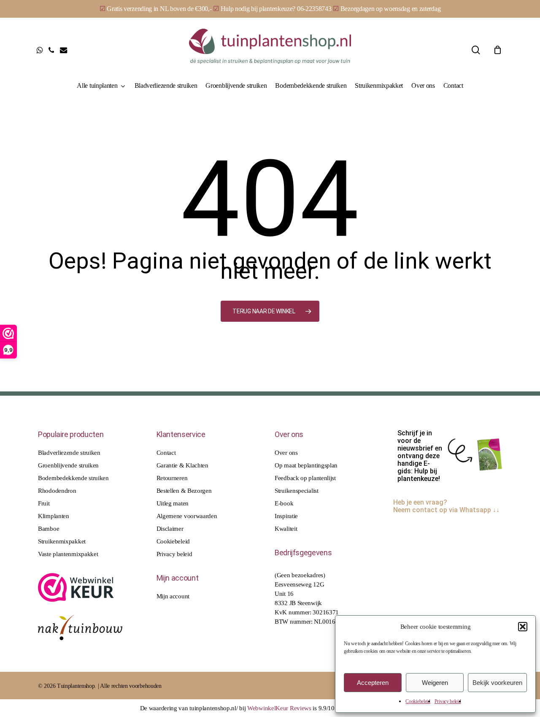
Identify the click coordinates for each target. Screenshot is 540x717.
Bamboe (48, 528)
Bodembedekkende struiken (73, 478)
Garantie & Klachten (182, 465)
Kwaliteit (286, 528)
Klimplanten (53, 516)
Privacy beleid (448, 701)
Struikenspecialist (297, 490)
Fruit (44, 503)
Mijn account (173, 596)
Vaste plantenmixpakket (68, 554)
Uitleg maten (173, 503)
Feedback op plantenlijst (305, 478)
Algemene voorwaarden (187, 516)
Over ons (286, 452)
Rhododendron (57, 490)
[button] (522, 626)
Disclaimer (170, 528)
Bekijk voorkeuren (497, 682)
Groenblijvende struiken (68, 465)
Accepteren (373, 682)
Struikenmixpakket (62, 541)
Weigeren (435, 682)
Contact (166, 452)
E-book (284, 503)
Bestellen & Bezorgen (184, 490)
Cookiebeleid (417, 701)
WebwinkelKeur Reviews (279, 708)
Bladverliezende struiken (69, 452)
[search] (476, 50)
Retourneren (172, 478)
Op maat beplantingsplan (306, 465)
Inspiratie (286, 516)
